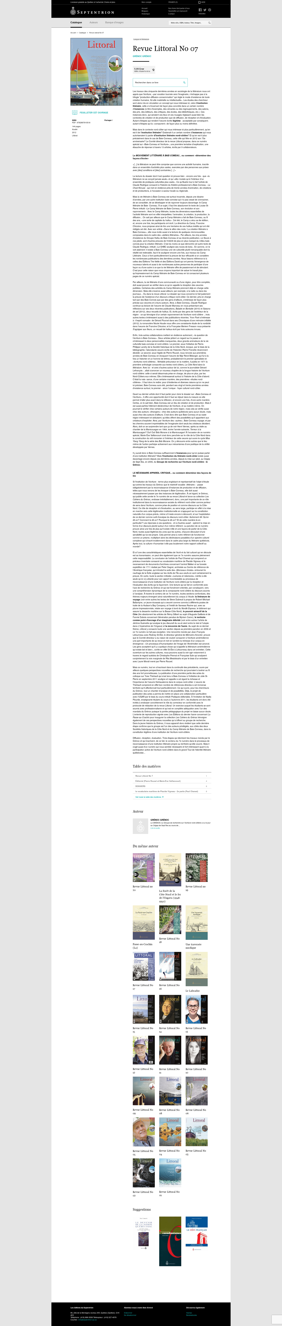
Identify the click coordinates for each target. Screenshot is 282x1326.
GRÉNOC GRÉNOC (160, 819)
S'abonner (128, 1312)
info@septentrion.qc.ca (87, 1319)
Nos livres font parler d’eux (179, 8)
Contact (171, 14)
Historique (146, 14)
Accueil (144, 8)
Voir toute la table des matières (148, 797)
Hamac (189, 1312)
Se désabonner (130, 1315)
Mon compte (146, 2)
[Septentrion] (92, 10)
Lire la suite (155, 828)
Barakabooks (191, 1315)
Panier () (173, 2)
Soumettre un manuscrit (177, 11)
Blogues (145, 11)
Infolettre (202, 14)
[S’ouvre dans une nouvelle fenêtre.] (200, 9)
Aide (203, 2)
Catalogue (76, 22)
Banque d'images (114, 22)
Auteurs (94, 22)
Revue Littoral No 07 (96, 33)
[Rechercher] (209, 23)
